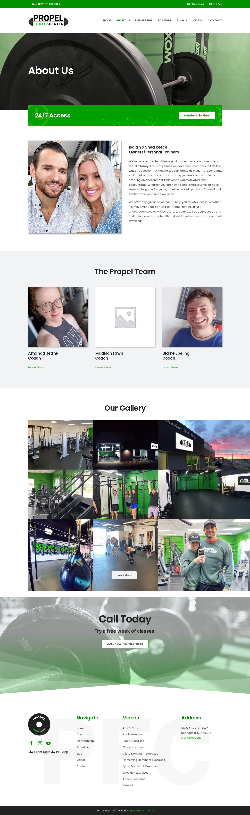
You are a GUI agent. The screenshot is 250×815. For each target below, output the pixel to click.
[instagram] (40, 743)
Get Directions (191, 738)
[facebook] (31, 743)
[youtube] (48, 743)
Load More (124, 575)
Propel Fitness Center (140, 810)
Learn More (36, 367)
